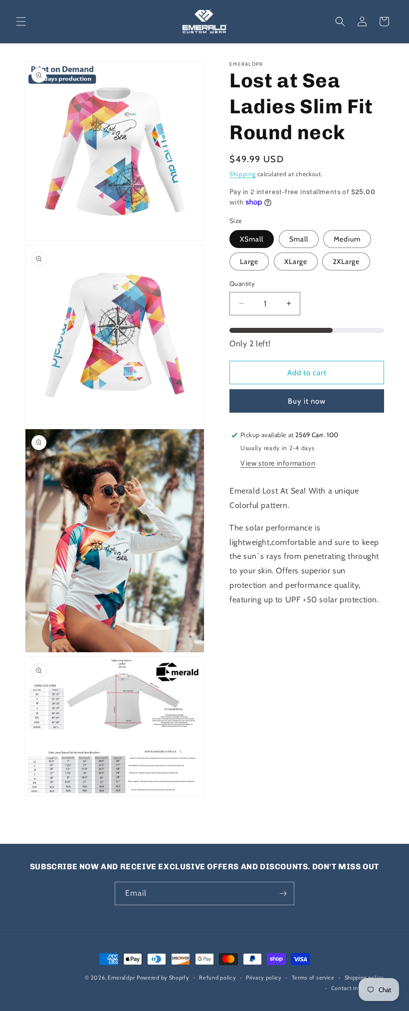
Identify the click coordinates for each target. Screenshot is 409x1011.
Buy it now (307, 401)
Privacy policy (264, 977)
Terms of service (313, 977)
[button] (21, 21)
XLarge (295, 261)
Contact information (357, 988)
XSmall (251, 239)
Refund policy (217, 977)
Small (298, 239)
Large (249, 261)
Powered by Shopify (163, 977)
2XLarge (346, 261)
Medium (347, 239)
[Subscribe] (283, 893)
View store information (277, 463)
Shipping (242, 174)
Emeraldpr (121, 977)
